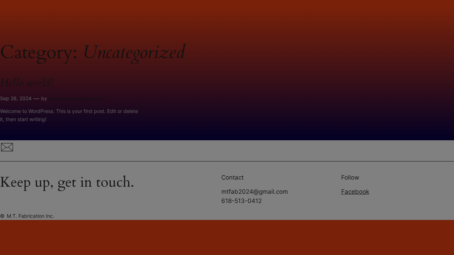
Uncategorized (87, 98)
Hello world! (26, 83)
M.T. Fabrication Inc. (30, 216)
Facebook (355, 191)
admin (56, 98)
